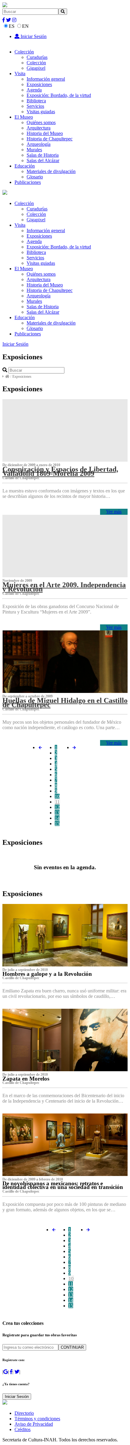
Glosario (35, 176)
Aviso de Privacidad (34, 1424)
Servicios (35, 106)
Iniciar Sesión (33, 36)
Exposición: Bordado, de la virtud (59, 95)
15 (57, 823)
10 (57, 796)
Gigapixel (36, 68)
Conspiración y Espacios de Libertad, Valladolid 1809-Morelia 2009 (60, 471)
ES (12, 26)
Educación (25, 165)
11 (57, 801)
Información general (46, 79)
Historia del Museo (45, 133)
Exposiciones (39, 84)
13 (57, 812)
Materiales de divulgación (51, 171)
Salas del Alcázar (43, 160)
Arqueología (38, 144)
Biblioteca (36, 100)
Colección (24, 51)
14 (57, 818)
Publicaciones (28, 182)
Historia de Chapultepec (50, 138)
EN (25, 26)
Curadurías (37, 57)
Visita (20, 73)
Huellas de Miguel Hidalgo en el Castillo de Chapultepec (65, 703)
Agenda (34, 89)
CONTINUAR (72, 1347)
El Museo (24, 117)
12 (57, 807)
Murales (34, 149)
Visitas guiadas (41, 111)
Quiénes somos (41, 122)
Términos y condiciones (37, 1418)
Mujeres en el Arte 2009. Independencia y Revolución (64, 587)
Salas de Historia (43, 155)
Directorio (24, 1413)
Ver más (114, 511)
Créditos (23, 1429)
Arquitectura (38, 127)
